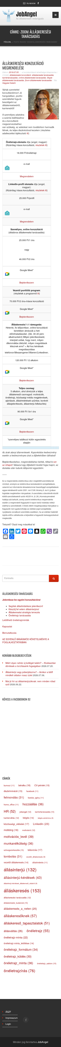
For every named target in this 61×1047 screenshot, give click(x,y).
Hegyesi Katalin (9, 83)
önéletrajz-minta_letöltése (19, 943)
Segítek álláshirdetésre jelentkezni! (26, 606)
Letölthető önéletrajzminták (15, 620)
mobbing (11, 830)
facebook (32, 791)
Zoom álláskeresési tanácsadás (38, 80)
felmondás (14, 797)
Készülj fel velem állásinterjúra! (24, 609)
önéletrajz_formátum (21, 949)
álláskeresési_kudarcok (16, 902)
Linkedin (41, 824)
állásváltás (13, 931)
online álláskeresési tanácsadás (32, 77)
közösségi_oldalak (16, 824)
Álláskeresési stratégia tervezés (24, 612)
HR (10, 811)
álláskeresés (22, 890)
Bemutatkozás (9, 632)
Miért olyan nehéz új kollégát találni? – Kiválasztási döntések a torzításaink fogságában (30, 664)
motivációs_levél (19, 836)
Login (8, 1023)
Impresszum (11, 1017)
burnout (9, 785)
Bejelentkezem (26, 282)
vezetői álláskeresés (16, 862)
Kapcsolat (7, 626)
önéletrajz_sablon (46, 963)
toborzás (35, 849)
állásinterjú (20, 869)
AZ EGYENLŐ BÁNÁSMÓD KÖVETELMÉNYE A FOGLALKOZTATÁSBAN (25, 641)
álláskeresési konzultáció (20, 75)
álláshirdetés (40, 862)
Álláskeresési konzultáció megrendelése (23, 65)
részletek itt (41, 145)
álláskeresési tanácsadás (43, 75)
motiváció (28, 830)
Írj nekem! (31, 3)
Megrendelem (27, 176)
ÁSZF (8, 1011)
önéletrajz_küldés (17, 956)
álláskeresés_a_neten (20, 908)
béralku (24, 785)
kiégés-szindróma (45, 818)
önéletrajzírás (19, 970)
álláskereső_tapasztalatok (27, 922)
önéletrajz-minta (16, 937)
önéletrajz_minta (18, 963)
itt (27, 133)
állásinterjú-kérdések (23, 877)
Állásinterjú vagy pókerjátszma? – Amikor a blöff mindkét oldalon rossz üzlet (29, 674)
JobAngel (26, 14)
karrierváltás (11, 817)
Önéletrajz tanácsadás (20, 615)
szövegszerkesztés (14, 850)
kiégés (28, 817)
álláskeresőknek (20, 915)
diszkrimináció (13, 791)
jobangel (25, 811)
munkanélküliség (18, 843)
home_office (11, 804)
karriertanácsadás (10, 77)
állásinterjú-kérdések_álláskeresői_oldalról (20, 883)
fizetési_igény (36, 797)
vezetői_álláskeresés (35, 856)
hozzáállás (33, 804)
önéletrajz (38, 930)
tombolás (13, 856)
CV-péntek (42, 785)
